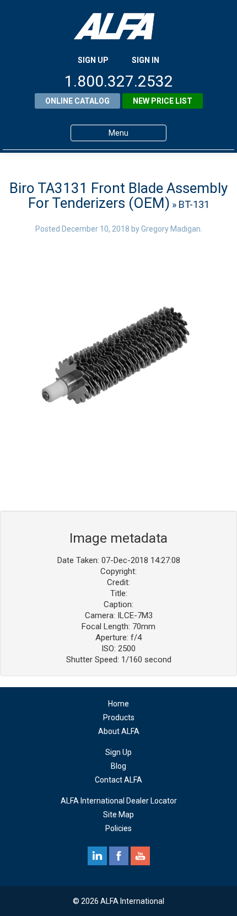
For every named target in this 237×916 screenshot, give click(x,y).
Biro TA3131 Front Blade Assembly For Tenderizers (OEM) (118, 195)
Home (118, 703)
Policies (118, 828)
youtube (140, 856)
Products (118, 717)
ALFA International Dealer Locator (119, 800)
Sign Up (118, 752)
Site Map (118, 814)
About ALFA (118, 731)
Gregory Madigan (171, 228)
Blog (118, 766)
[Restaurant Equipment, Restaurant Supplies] (118, 26)
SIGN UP (93, 60)
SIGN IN (145, 60)
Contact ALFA (118, 779)
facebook (118, 856)
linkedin (97, 856)
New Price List (162, 101)
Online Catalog (77, 101)
